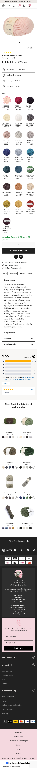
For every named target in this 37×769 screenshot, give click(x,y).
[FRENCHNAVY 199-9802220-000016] (20, 497)
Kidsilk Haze (10, 432)
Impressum (18, 732)
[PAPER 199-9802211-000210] (24, 437)
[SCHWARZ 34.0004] (20, 528)
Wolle (5, 273)
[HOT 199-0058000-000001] (3, 467)
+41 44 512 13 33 (19, 583)
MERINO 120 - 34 (27, 523)
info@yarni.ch (18, 581)
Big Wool (10, 463)
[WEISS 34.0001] (27, 528)
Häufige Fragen (7, 709)
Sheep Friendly (7, 675)
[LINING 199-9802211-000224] (30, 437)
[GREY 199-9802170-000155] (9, 497)
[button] (17, 42)
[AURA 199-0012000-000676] (13, 437)
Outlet (4, 684)
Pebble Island (10, 523)
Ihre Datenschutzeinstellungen (20, 763)
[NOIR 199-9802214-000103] (20, 467)
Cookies (18, 745)
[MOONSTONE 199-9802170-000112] (13, 497)
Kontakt (4, 701)
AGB (18, 749)
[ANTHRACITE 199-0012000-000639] (9, 437)
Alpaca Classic (27, 463)
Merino (30, 273)
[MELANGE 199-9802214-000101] (27, 467)
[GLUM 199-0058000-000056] (6, 467)
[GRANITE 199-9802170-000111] (6, 497)
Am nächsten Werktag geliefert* (18, 2)
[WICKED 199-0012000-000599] (3, 437)
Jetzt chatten (22, 585)
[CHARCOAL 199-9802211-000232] (27, 437)
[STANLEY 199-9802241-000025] (6, 528)
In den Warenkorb (19, 251)
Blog (3, 679)
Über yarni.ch (7, 671)
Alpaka (22, 273)
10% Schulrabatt (8, 697)
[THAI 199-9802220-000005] (30, 497)
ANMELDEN (18, 648)
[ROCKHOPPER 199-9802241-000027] (13, 528)
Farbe (4, 93)
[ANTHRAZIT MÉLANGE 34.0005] (30, 528)
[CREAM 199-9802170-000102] (3, 497)
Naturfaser (13, 273)
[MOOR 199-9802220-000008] (24, 497)
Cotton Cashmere (27, 432)
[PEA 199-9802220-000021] (27, 497)
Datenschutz (18, 736)
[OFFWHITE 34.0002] (24, 528)
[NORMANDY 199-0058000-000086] (9, 467)
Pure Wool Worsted (10, 493)
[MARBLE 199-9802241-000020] (9, 528)
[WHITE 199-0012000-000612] (6, 437)
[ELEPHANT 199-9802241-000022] (3, 528)
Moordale (27, 493)
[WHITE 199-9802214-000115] (24, 467)
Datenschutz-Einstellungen (18, 740)
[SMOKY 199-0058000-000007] (13, 467)
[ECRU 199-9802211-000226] (20, 437)
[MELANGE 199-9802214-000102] (30, 467)
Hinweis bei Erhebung (11, 766)
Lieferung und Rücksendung (12, 705)
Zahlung (5, 713)
